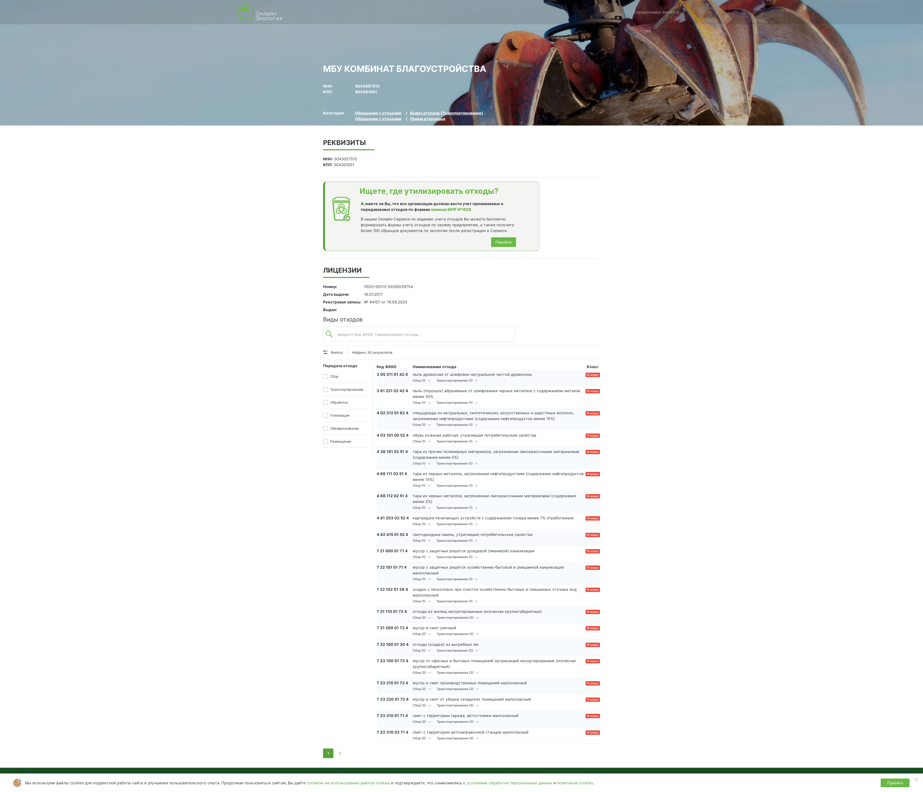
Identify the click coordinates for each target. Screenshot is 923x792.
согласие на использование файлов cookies (349, 782)
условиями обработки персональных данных (510, 782)
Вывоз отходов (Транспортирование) (446, 113)
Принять (895, 782)
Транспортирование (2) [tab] (455, 617)
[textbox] (419, 337)
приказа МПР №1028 (451, 209)
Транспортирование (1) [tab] (454, 380)
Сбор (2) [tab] (420, 617)
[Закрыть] (916, 779)
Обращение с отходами (378, 113)
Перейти (503, 242)
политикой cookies (575, 782)
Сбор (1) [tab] (419, 380)
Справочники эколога (656, 12)
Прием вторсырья (427, 118)
